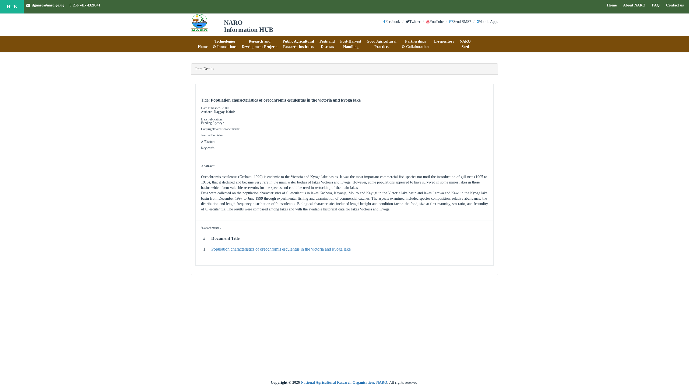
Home (613, 5)
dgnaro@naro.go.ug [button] (48, 5)
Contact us (676, 5)
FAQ (657, 5)
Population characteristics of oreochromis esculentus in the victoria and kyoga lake (281, 249)
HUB (12, 6)
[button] (202, 44)
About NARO (634, 5)
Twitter (414, 22)
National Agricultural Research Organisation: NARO (344, 382)
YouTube (437, 22)
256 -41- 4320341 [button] (86, 5)
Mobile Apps (488, 22)
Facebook (392, 22)
